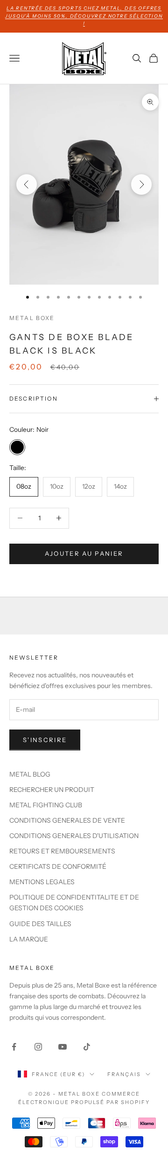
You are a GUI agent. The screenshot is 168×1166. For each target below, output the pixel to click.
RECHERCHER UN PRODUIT (51, 789)
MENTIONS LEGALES (42, 882)
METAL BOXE (32, 317)
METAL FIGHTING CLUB (45, 805)
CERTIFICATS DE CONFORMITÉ (57, 866)
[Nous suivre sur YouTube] (62, 1046)
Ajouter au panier (84, 553)
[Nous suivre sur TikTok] (86, 1046)
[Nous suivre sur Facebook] (14, 1046)
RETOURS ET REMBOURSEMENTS (62, 851)
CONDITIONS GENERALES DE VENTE (67, 820)
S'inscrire (45, 739)
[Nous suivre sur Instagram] (38, 1046)
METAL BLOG (29, 774)
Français (124, 1074)
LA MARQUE (28, 939)
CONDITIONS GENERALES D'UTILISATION (74, 836)
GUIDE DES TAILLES (40, 924)
